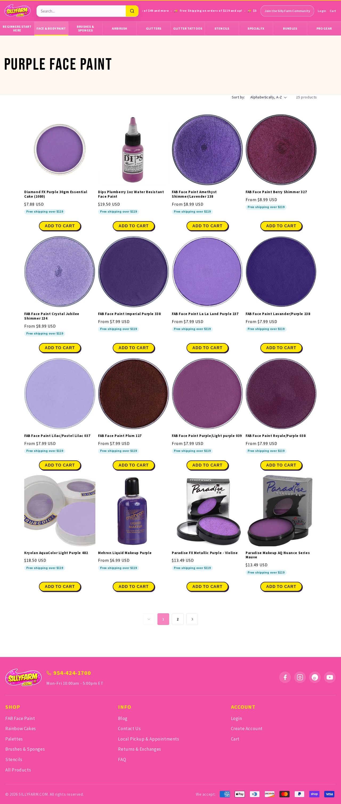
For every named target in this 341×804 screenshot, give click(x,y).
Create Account (247, 728)
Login (322, 11)
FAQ (122, 759)
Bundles (290, 28)
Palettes (14, 739)
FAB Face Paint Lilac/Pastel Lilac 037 (57, 436)
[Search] (132, 11)
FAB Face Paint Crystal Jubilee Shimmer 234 (51, 316)
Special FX (255, 28)
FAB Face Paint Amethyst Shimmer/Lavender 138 (194, 194)
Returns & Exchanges (139, 749)
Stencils (221, 28)
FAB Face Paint (20, 718)
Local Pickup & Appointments (148, 739)
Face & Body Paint (51, 28)
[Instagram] (300, 677)
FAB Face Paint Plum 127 (120, 436)
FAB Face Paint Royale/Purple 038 (276, 436)
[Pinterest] (315, 677)
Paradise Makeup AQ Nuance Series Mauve (278, 555)
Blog (122, 718)
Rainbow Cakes (20, 728)
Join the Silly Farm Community (287, 11)
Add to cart (207, 226)
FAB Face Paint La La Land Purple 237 (205, 314)
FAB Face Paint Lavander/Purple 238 (278, 314)
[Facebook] (285, 677)
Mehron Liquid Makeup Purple (125, 553)
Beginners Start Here (17, 28)
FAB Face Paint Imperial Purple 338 (129, 314)
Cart (333, 11)
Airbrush (119, 28)
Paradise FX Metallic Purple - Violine (205, 553)
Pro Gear (324, 28)
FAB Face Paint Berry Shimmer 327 (276, 192)
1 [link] (163, 619)
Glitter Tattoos (187, 28)
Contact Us (129, 728)
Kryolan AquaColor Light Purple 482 (56, 553)
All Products (18, 770)
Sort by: (238, 97)
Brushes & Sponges (85, 28)
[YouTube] (330, 677)
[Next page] (192, 619)
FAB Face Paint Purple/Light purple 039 (207, 436)
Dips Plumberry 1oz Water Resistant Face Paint (131, 194)
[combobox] (81, 11)
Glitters (153, 28)
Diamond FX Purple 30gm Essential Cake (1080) (55, 194)
